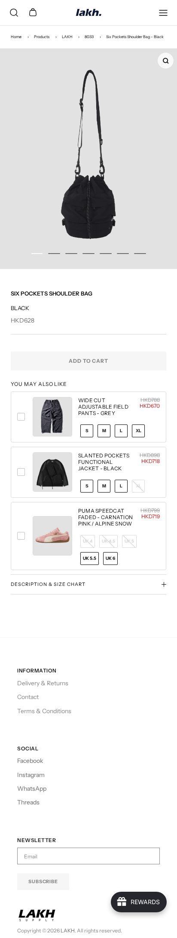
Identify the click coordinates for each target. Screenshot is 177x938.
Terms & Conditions (44, 711)
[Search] (13, 12)
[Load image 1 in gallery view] (88, 158)
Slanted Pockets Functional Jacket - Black (104, 462)
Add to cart (89, 361)
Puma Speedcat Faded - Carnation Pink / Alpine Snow (105, 517)
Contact (28, 697)
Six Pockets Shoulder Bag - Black (135, 36)
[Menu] (163, 12)
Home (16, 36)
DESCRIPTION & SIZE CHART (48, 584)
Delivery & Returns (42, 683)
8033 (89, 36)
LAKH (67, 36)
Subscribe (43, 881)
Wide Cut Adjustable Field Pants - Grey (103, 406)
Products (41, 36)
